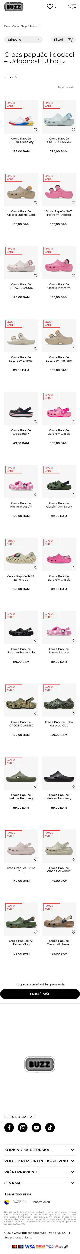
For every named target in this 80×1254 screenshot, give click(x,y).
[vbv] (50, 1246)
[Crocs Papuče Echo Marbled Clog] (59, 700)
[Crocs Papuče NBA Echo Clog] (21, 554)
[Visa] (29, 1246)
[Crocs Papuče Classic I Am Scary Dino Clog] (59, 481)
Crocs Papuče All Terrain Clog (21, 942)
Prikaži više (40, 994)
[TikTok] (50, 1127)
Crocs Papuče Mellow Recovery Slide (21, 798)
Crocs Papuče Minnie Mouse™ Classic (21, 506)
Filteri (58, 40)
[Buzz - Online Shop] (13, 7)
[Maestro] (20, 1246)
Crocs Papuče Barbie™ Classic (59, 432)
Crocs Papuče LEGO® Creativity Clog (21, 142)
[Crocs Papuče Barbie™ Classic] (59, 408)
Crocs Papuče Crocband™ (21, 432)
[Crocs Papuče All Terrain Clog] (21, 919)
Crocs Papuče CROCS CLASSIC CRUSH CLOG (59, 871)
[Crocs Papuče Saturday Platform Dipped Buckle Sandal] (59, 335)
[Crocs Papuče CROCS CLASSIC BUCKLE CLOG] (59, 117)
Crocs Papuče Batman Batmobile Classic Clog (21, 652)
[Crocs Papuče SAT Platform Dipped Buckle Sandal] (59, 190)
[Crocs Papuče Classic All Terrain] (59, 919)
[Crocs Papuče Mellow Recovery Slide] (21, 773)
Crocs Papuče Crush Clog (21, 869)
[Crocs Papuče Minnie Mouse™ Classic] (21, 481)
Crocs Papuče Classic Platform (58, 286)
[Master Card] (14, 1246)
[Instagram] (23, 1127)
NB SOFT (64, 1232)
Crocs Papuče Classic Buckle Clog (21, 213)
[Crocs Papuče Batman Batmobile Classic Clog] (21, 627)
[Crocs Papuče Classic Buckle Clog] (21, 190)
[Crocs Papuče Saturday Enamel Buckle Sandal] (21, 335)
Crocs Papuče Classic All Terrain (59, 942)
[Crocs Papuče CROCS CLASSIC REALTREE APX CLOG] (21, 700)
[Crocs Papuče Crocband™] (21, 408)
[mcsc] (41, 1246)
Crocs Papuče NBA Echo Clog (21, 577)
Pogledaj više (40, 21)
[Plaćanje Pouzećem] (66, 1246)
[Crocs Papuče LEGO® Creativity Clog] (21, 117)
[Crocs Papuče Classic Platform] (59, 262)
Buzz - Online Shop (15, 26)
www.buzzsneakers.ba (30, 1232)
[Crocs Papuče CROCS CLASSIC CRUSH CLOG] (59, 846)
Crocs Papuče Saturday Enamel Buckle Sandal (21, 360)
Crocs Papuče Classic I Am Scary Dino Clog (59, 506)
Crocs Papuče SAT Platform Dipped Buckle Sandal (58, 215)
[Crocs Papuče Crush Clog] (21, 846)
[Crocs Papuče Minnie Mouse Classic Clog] (59, 627)
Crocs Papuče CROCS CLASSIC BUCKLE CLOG (59, 142)
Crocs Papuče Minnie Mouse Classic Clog (59, 652)
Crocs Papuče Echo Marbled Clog (59, 723)
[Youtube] (36, 1127)
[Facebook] (9, 1127)
